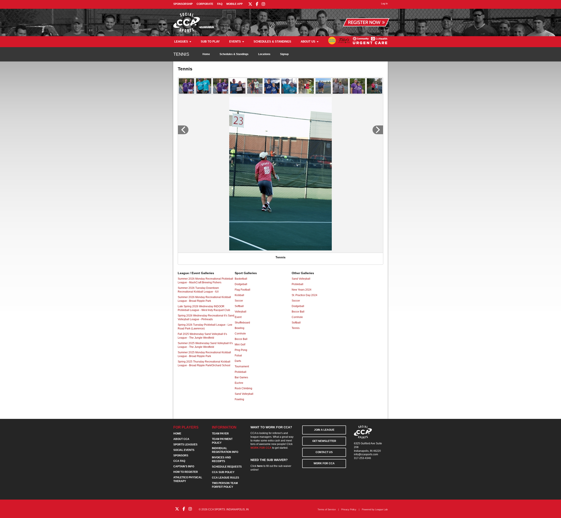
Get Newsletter (324, 441)
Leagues (181, 41)
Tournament (242, 366)
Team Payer (220, 433)
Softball (239, 306)
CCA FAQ (179, 461)
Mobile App (234, 3)
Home (206, 54)
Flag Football (242, 289)
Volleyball (240, 311)
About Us (308, 41)
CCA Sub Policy (223, 472)
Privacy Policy (348, 509)
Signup (284, 54)
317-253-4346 (362, 458)
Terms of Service (327, 509)
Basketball (241, 278)
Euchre (239, 382)
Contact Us (324, 452)
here (260, 466)
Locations (264, 54)
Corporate (205, 3)
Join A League (324, 429)
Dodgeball (241, 284)
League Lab (381, 509)
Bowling (239, 328)
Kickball (239, 295)
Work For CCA (324, 463)
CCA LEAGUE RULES (225, 477)
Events (235, 41)
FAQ (219, 3)
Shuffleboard (242, 322)
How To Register (185, 471)
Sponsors (180, 455)
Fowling (239, 399)
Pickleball (240, 371)
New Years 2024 (301, 289)
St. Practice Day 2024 (304, 295)
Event (238, 317)
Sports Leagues (185, 444)
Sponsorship (183, 3)
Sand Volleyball (244, 393)
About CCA (181, 439)
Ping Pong (241, 350)
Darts (238, 361)
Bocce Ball (241, 339)
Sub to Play (210, 41)
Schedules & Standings (272, 41)
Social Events (183, 450)
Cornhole (240, 333)
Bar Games (241, 377)
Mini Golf (240, 344)
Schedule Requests (227, 466)
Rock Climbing (243, 388)
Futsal (238, 355)
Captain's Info (183, 466)
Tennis (296, 328)
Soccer (239, 300)
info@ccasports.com (366, 454)
